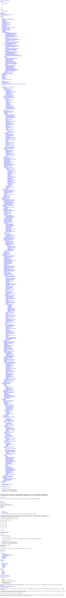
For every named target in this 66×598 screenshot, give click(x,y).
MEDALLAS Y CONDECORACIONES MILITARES (9, 102)
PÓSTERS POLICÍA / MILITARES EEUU (12, 69)
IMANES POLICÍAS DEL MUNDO (11, 63)
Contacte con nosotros (5, 555)
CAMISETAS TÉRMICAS (8, 273)
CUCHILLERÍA (6, 410)
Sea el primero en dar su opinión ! (5, 535)
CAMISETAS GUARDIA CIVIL (9, 256)
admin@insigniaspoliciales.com (4, 0)
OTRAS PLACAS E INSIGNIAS (9, 161)
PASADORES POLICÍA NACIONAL (9, 136)
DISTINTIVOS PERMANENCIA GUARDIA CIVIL (11, 92)
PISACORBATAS (6, 110)
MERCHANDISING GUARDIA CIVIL (10, 35)
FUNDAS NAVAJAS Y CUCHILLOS (9, 411)
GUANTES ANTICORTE (8, 212)
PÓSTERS (6, 64)
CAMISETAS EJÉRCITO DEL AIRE (9, 269)
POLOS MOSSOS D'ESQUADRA (8, 330)
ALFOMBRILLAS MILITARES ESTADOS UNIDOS (14, 55)
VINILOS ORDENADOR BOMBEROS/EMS (10, 375)
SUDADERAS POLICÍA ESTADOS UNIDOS (9, 287)
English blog (4, 558)
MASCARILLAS (6, 253)
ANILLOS (5, 475)
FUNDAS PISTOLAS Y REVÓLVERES (9, 199)
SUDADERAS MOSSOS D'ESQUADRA (9, 292)
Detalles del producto (5, 512)
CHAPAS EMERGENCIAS (10, 224)
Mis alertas (3, 567)
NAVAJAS (7, 414)
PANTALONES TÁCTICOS (10, 241)
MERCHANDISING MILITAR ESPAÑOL (11, 38)
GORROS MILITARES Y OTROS (9, 390)
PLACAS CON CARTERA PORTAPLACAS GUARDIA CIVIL (12, 170)
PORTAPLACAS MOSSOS (8, 190)
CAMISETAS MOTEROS (11, 308)
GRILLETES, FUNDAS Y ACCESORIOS (8, 27)
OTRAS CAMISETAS (7, 272)
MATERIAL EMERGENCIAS (8, 239)
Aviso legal (3, 553)
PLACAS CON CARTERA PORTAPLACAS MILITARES (12, 173)
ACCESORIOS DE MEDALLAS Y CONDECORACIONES (11, 108)
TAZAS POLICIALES (9, 44)
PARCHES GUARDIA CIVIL (10, 114)
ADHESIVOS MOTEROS (10, 355)
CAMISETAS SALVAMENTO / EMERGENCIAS (9, 268)
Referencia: (2, 497)
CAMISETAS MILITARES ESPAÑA (9, 266)
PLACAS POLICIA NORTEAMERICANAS (7, 163)
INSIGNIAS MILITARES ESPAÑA (9, 147)
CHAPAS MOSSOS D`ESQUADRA (9, 227)
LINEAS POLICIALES (7, 215)
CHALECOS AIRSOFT (9, 406)
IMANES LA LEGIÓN (9, 59)
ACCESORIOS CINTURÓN (6, 197)
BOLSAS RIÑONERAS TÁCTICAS (9, 210)
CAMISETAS (4, 21)
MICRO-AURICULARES (8, 219)
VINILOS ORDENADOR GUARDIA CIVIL (10, 365)
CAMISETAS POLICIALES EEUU (9, 270)
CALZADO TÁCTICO (7, 221)
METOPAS (5, 156)
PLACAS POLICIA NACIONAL (9, 111)
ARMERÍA (4, 31)
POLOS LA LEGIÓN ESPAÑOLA (9, 327)
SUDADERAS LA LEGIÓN (10, 279)
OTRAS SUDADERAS (9, 291)
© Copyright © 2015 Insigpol (4, 587)
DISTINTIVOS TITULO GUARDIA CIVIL (9, 94)
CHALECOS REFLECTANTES (9, 250)
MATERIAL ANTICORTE (8, 218)
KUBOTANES (6, 402)
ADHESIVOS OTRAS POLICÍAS (9, 351)
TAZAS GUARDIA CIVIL (10, 424)
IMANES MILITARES (9, 60)
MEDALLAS (6, 98)
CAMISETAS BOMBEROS (8, 262)
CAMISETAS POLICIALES (10, 307)
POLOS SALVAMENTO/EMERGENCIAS (11, 337)
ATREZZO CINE (4, 75)
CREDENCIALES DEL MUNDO (9, 396)
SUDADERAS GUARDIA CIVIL (11, 278)
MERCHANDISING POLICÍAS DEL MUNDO (12, 48)
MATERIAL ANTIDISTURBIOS (9, 238)
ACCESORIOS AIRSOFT (10, 409)
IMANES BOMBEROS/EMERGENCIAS (12, 58)
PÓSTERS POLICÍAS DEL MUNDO (11, 70)
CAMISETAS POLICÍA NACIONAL (9, 255)
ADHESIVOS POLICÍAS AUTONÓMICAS (8, 347)
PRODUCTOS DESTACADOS (7, 79)
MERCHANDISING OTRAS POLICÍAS (11, 42)
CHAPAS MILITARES (9, 226)
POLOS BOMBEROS (9, 324)
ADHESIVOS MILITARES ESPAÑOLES (8, 343)
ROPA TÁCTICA (7, 240)
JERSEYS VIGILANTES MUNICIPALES (11, 249)
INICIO (3, 18)
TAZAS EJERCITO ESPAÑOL (10, 40)
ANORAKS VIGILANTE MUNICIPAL (11, 248)
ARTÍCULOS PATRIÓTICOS (8, 72)
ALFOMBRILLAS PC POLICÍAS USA (12, 52)
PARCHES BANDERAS (9, 115)
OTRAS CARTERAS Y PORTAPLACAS (7, 196)
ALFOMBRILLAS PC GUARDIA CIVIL (12, 36)
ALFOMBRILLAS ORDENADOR (11, 33)
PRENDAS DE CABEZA (6, 383)
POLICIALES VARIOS (9, 242)
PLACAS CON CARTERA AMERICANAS (10, 186)
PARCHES (6, 113)
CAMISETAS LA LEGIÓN (8, 261)
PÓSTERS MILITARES (9, 468)
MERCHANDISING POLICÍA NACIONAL (11, 45)
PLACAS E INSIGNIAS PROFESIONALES (7, 160)
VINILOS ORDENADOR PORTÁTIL (10, 362)
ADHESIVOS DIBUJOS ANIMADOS (9, 354)
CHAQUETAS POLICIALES (6, 22)
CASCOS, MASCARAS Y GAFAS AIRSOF (10, 408)
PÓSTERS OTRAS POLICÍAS (10, 68)
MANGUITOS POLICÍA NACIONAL (9, 152)
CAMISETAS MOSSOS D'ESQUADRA (7, 257)
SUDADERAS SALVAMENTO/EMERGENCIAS (11, 283)
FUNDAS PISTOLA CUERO (8, 203)
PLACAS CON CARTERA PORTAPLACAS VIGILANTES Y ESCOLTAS (12, 184)
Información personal (5, 563)
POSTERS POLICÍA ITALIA (10, 71)
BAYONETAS (6, 415)
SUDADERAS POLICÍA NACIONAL (9, 288)
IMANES (6, 57)
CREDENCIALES (5, 23)
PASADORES (6, 133)
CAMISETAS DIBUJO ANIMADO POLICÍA (11, 309)
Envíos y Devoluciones (5, 554)
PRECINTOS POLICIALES (10, 217)
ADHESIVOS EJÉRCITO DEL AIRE (9, 379)
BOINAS (5, 384)
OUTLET (3, 76)
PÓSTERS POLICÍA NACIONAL (11, 65)
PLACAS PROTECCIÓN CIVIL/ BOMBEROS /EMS (9, 158)
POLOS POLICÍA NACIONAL (10, 332)
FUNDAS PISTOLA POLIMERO (9, 202)
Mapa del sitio (4, 556)
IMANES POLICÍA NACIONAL (11, 62)
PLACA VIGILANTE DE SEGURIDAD (8, 19)
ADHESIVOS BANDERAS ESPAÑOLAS (8, 358)
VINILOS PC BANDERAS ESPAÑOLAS (10, 377)
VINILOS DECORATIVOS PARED (9, 361)
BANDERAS (4, 74)
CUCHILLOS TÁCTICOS (10, 413)
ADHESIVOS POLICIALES (10, 356)
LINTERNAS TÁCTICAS (8, 233)
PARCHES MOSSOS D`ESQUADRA (9, 122)
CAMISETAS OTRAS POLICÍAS (11, 315)
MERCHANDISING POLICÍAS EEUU (10, 51)
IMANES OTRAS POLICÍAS (10, 61)
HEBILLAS (5, 214)
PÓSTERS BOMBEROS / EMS (10, 469)
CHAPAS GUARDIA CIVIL (10, 225)
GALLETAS (6, 141)
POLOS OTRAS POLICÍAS (10, 331)
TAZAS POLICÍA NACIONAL (10, 46)
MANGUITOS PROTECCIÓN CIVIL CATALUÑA (10, 154)
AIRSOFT (5, 404)
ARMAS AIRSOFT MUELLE (10, 405)
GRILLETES (6, 208)
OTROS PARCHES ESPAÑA (10, 132)
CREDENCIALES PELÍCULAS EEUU (10, 395)
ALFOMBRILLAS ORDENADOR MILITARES (13, 39)
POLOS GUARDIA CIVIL (10, 326)
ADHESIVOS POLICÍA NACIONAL (9, 341)
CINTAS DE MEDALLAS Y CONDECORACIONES (10, 107)
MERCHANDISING (6, 32)
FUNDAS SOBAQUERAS (8, 204)
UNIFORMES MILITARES (8, 220)
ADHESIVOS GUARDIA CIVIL (9, 342)
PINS (5, 109)
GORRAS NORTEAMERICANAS (9, 388)
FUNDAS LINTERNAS (9, 236)
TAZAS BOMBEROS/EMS (10, 34)
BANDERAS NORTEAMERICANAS (9, 478)
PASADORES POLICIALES (10, 137)
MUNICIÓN (6, 403)
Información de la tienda (4, 575)
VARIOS (7, 41)
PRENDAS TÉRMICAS (9, 243)
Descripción (4, 511)
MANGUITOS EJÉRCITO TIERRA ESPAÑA (10, 150)
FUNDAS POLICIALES (5, 25)
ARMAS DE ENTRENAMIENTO (9, 400)
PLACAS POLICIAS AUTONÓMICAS (10, 159)
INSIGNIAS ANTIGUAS (7, 164)
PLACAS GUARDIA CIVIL (10, 95)
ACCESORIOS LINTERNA (10, 235)
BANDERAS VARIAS (7, 480)
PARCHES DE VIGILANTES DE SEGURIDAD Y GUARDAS (11, 116)
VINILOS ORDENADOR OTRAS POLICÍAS (10, 370)
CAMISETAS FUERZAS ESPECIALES (7, 264)
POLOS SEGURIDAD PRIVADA (11, 338)
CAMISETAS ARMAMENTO (10, 305)
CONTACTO (4, 78)
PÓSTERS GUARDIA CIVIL (10, 66)
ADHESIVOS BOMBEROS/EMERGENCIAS (8, 345)
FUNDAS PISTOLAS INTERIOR (9, 200)
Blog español (4, 557)
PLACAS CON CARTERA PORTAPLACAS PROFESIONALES (12, 181)
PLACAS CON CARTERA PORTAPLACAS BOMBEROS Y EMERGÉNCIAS (12, 178)
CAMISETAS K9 (6, 265)
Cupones (3, 566)
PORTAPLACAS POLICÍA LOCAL (9, 191)
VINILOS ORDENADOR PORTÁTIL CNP (10, 364)
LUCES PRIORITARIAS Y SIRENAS (9, 237)
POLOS (5, 323)
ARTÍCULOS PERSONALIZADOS (7, 73)
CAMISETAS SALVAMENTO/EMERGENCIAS (11, 319)
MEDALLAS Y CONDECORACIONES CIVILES (9, 100)
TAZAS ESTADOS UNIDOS (10, 53)
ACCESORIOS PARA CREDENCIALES (7, 398)
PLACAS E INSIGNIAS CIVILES (9, 96)
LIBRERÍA (4, 30)
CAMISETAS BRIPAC (7, 259)
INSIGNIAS (4, 87)
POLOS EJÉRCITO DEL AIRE (10, 325)
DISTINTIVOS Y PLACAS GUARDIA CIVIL (8, 89)
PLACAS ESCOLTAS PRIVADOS (9, 97)
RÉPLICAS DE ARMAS (7, 401)
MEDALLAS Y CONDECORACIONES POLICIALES (9, 105)
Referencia (2, 530)
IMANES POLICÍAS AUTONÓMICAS (9, 463)
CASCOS (5, 385)
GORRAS (5, 386)
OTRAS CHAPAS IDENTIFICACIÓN (9, 230)
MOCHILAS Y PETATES (6, 28)
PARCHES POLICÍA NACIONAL (9, 126)
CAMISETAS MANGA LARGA (9, 295)
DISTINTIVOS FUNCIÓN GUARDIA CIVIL (10, 91)
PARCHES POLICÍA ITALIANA (11, 131)
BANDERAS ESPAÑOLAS (8, 479)
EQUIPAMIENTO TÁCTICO (6, 29)
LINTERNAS (8, 234)
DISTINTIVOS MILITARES (8, 112)
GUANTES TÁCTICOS (7, 213)
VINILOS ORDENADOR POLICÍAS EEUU (10, 373)
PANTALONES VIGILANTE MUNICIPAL (12, 246)
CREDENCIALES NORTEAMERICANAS (7, 394)
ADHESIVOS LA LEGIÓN (8, 348)
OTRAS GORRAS (8, 389)
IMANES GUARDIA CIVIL (10, 458)
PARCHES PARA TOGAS (10, 123)
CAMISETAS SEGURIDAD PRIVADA (10, 260)
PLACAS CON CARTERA (8, 167)
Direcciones (4, 565)
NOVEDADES (4, 77)
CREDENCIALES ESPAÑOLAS (9, 391)
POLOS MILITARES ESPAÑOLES (9, 339)
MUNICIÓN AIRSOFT (9, 407)
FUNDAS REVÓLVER (7, 201)
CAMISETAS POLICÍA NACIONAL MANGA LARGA (10, 297)
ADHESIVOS (4, 26)
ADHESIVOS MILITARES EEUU (9, 359)
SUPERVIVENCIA (7, 252)
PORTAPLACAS (4, 20)
